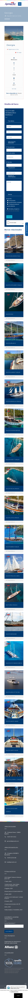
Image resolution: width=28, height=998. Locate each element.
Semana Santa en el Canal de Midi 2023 (13, 891)
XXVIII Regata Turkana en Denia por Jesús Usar (12, 878)
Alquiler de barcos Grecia (11, 972)
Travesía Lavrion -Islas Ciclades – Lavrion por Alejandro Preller (12, 885)
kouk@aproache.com (12, 862)
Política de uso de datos (12, 211)
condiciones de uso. (14, 991)
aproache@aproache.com (13, 841)
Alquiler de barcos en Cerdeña (12, 969)
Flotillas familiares (8, 909)
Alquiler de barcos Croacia (11, 971)
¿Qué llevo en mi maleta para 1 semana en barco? (13, 897)
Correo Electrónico (9, 923)
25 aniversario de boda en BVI (11, 904)
